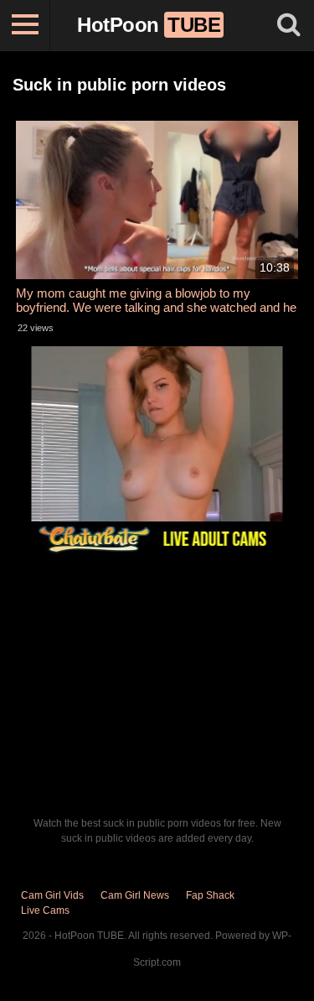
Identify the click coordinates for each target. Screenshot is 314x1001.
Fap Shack (210, 895)
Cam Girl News (134, 895)
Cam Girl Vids (52, 895)
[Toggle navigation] (25, 25)
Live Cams (45, 910)
